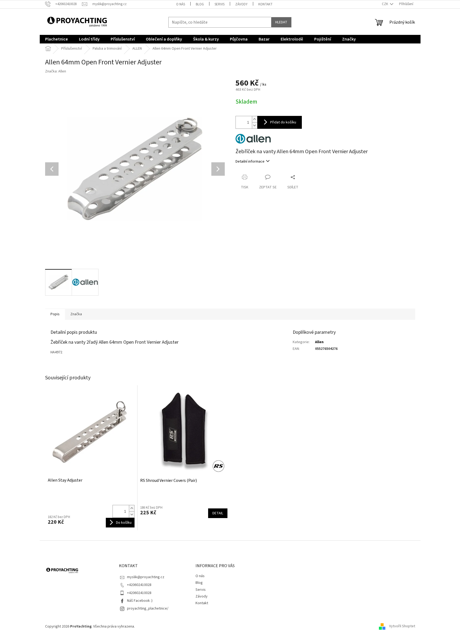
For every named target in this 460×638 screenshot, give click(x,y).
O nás (180, 4)
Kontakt (265, 4)
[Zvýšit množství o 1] (254, 119)
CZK (385, 4)
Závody (241, 4)
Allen (319, 342)
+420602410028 (139, 585)
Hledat (281, 22)
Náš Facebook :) (140, 600)
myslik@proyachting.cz (145, 577)
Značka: (55, 71)
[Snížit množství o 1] (254, 125)
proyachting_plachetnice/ (147, 608)
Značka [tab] (76, 314)
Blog (200, 4)
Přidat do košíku (283, 122)
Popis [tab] (55, 314)
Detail (217, 513)
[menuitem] (56, 39)
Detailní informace (250, 161)
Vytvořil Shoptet (402, 626)
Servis (219, 4)
